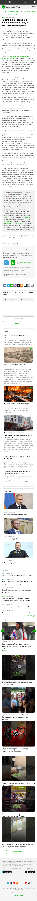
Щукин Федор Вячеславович (14, 563)
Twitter (7, 217)
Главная (4, 14)
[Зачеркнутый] (16, 299)
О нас (3, 868)
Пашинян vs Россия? (29, 11)
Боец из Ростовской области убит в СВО (17, 336)
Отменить (18, 323)
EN (6, 2)
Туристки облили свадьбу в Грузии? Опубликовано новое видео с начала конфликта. (15, 716)
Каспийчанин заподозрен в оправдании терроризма (16, 591)
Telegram (27, 217)
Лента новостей (12, 14)
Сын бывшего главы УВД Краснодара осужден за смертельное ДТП (17, 472)
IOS (30, 200)
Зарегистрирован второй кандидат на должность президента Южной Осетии (16, 599)
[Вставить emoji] (21, 299)
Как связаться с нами (15, 868)
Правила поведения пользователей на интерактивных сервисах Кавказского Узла (18, 889)
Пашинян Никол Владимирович (15, 514)
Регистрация (18, 318)
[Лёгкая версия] (10, 2)
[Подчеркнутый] (13, 299)
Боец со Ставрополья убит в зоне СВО (16, 607)
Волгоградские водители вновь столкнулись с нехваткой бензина (16, 365)
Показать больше (19, 852)
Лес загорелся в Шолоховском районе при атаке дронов (17, 404)
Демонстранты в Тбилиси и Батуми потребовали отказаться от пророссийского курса (17, 646)
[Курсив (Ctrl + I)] (9, 299)
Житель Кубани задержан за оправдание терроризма (18, 457)
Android (16, 196)
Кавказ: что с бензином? (11, 11)
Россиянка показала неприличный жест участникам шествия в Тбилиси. (16, 815)
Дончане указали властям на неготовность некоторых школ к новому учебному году (18, 434)
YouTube (8, 221)
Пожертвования (31, 868)
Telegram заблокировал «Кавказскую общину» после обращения (15, 749)
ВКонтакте (7, 223)
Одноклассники (18, 223)
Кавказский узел (14, 56)
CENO (23, 200)
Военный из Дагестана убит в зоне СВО (16, 613)
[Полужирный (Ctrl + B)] (5, 299)
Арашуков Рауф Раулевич (13, 539)
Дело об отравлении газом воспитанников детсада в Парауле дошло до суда (17, 582)
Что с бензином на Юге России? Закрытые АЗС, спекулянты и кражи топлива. (17, 845)
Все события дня (29, 616)
